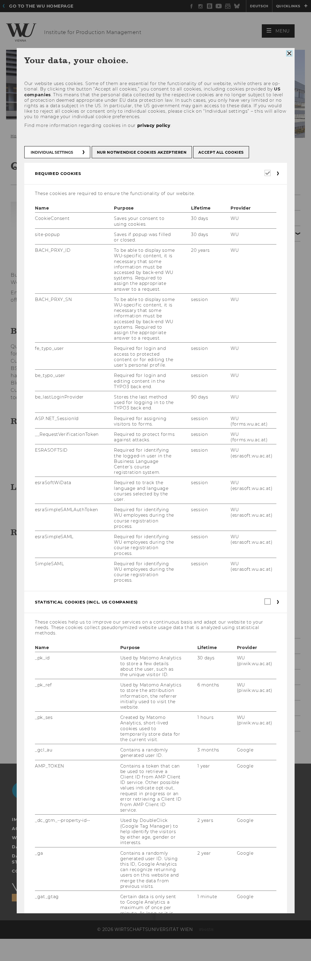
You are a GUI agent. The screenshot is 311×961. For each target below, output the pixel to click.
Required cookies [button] (58, 173)
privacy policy (153, 125)
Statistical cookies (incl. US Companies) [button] (86, 602)
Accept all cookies (221, 152)
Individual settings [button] (52, 152)
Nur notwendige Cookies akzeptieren (141, 152)
